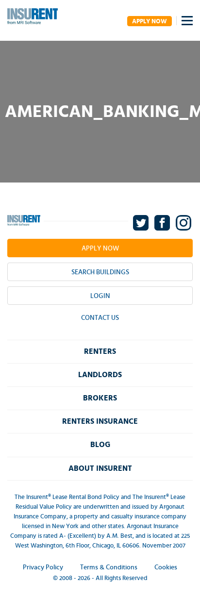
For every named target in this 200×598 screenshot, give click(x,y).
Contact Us (100, 318)
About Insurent (100, 468)
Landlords (100, 375)
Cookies (165, 567)
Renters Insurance (100, 421)
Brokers (100, 398)
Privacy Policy (43, 567)
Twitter (141, 223)
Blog (100, 444)
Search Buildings (100, 272)
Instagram (184, 223)
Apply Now (149, 21)
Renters (100, 351)
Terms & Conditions (108, 567)
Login (100, 296)
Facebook (162, 223)
